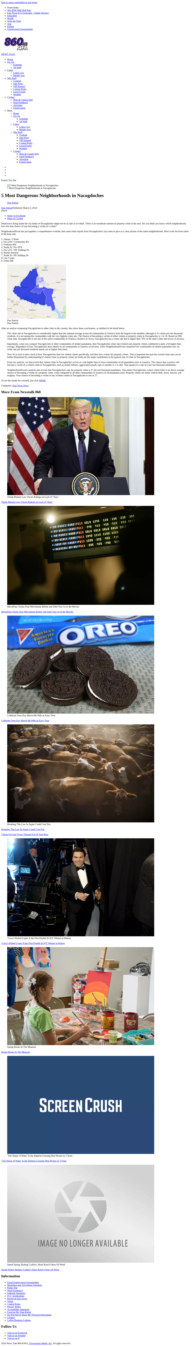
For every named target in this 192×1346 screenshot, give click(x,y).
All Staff (17, 67)
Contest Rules (19, 89)
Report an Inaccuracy (17, 1298)
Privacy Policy (14, 1306)
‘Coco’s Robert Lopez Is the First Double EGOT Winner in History (33, 943)
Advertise (17, 105)
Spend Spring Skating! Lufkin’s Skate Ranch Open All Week (30, 1269)
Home (10, 59)
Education (12, 15)
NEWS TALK (8, 54)
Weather (17, 94)
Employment (19, 108)
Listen (10, 70)
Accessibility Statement (18, 1309)
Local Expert (19, 91)
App (9, 24)
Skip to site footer (29, 2)
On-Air (10, 62)
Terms (10, 1301)
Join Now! (18, 83)
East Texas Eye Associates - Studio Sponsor (28, 13)
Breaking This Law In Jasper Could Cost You (22, 829)
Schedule (17, 64)
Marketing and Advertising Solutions (24, 1285)
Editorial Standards (16, 1293)
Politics (10, 26)
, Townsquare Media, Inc (40, 1343)
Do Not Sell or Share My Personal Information (29, 1315)
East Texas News (20, 385)
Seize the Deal (14, 21)
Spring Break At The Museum (15, 1052)
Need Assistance (15, 1290)
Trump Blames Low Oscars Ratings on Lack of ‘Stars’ (27, 502)
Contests (17, 81)
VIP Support (19, 86)
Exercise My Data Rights (19, 1312)
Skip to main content (11, 2)
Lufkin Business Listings (19, 1320)
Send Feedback (20, 102)
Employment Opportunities (20, 29)
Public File (12, 1288)
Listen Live (18, 73)
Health (10, 18)
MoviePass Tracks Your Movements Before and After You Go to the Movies (37, 611)
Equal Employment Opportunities (23, 1282)
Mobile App (19, 75)
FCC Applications (15, 1296)
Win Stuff (11, 78)
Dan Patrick (6, 208)
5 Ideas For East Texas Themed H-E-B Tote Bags (24, 834)
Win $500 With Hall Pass (19, 10)
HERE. (42, 380)
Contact (11, 97)
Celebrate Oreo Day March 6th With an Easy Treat (25, 720)
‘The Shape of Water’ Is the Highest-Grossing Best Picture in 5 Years (33, 1161)
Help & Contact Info (23, 100)
